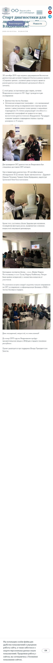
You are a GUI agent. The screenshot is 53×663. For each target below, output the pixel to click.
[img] (6, 11)
